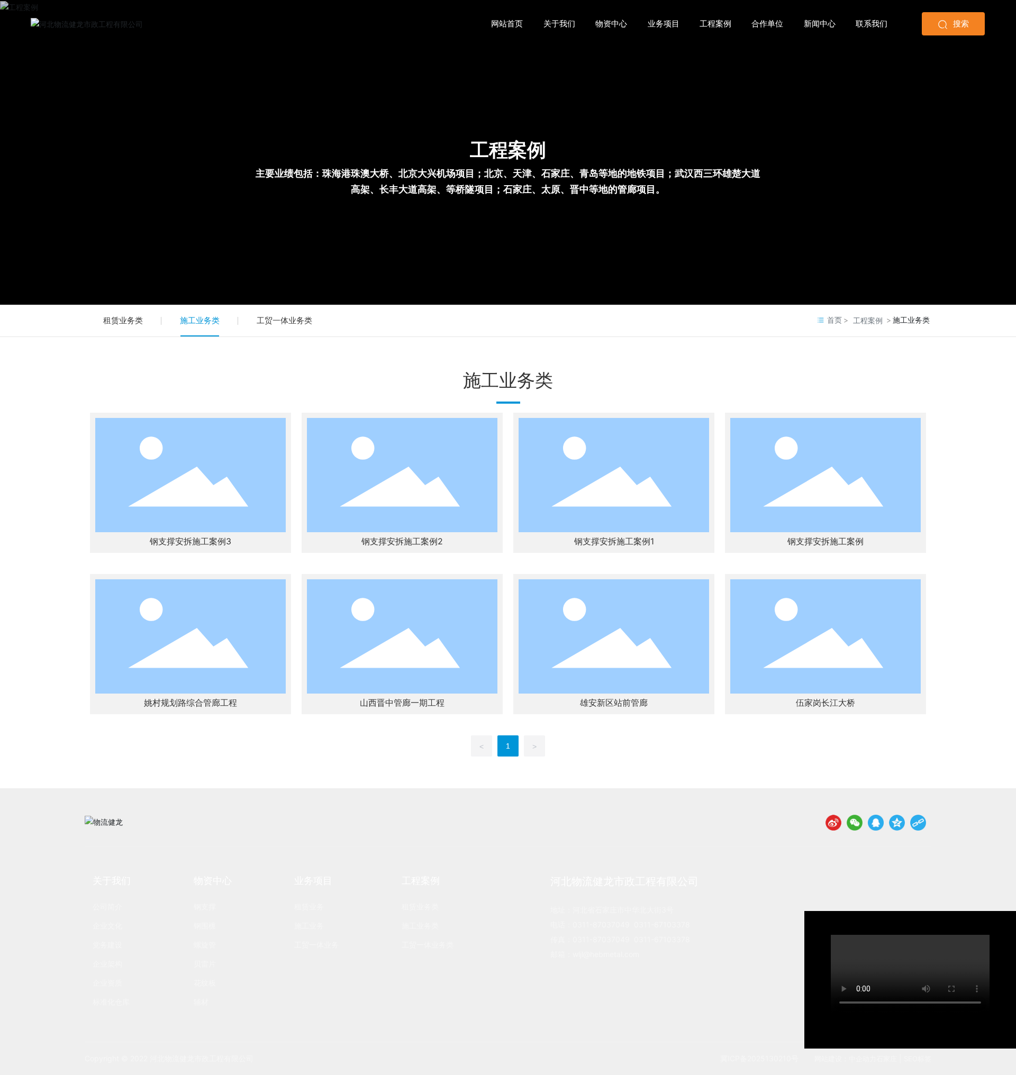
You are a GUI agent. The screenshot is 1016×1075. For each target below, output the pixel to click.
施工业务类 (200, 320)
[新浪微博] (833, 823)
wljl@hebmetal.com (607, 954)
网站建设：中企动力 (845, 1058)
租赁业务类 (123, 320)
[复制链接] (918, 823)
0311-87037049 (601, 924)
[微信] (855, 823)
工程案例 (508, 149)
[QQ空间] (897, 823)
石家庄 (886, 1058)
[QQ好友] (876, 823)
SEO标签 (917, 1058)
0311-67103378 (662, 924)
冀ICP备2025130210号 (759, 1058)
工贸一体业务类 (284, 320)
